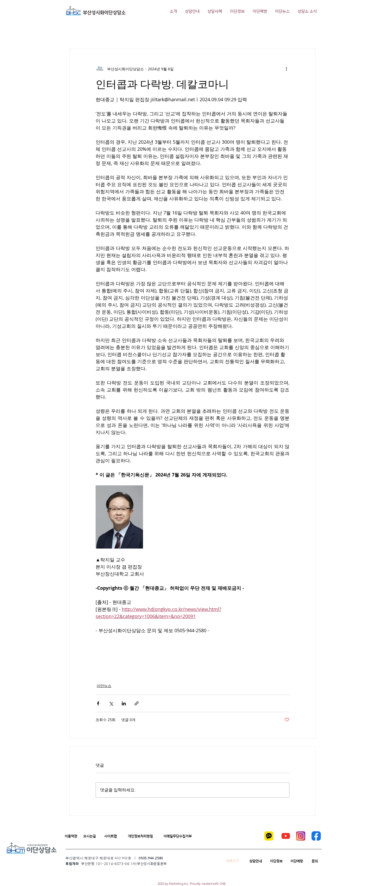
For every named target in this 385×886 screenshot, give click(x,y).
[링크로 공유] (136, 703)
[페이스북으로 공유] (98, 703)
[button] (71, 836)
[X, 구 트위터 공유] (110, 703)
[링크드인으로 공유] (123, 703)
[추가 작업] (286, 69)
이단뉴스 (104, 685)
